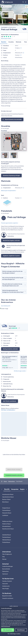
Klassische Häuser (6, 513)
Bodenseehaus (11, 481)
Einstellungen (21, 630)
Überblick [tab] (3, 42)
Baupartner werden (7, 595)
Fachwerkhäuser (6, 510)
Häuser (5, 481)
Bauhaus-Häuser (6, 499)
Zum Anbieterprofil (5, 305)
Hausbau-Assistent (7, 581)
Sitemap (4, 559)
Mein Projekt (5, 588)
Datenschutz (5, 571)
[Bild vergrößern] (24, 149)
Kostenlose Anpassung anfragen (11, 175)
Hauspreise (14, 489)
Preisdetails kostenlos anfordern (14, 475)
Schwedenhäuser (6, 526)
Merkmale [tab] (18, 42)
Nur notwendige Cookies (14, 633)
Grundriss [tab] (11, 42)
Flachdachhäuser (6, 537)
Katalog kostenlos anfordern (10, 349)
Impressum (5, 574)
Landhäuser (5, 515)
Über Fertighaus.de (7, 554)
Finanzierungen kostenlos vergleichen (9, 223)
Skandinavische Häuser (8, 528)
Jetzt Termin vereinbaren (9, 401)
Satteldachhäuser (6, 534)
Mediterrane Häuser (7, 521)
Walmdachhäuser (6, 539)
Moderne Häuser (6, 523)
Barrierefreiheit (6, 569)
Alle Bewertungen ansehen (20, 370)
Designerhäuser (6, 508)
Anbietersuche (6, 586)
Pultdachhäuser (6, 542)
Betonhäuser (5, 502)
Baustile (6, 489)
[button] (23, 2)
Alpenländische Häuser (8, 497)
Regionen (23, 489)
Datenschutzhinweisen (5, 626)
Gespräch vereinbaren (7, 598)
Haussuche (5, 583)
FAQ (3, 556)
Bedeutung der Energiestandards (8, 190)
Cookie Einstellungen (7, 566)
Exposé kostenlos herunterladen (13, 119)
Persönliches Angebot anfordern (11, 240)
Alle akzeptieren (7, 630)
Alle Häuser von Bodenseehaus (8, 410)
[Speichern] (26, 6)
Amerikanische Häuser (7, 494)
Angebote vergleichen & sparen (11, 255)
